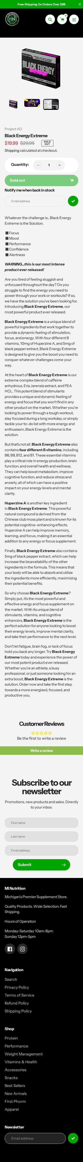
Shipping (12, 150)
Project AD (13, 129)
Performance (16, 1046)
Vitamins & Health (21, 1062)
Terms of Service (19, 995)
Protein (11, 1038)
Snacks (11, 1077)
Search (11, 979)
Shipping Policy (18, 1011)
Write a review (41, 750)
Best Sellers (15, 1085)
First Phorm (15, 1101)
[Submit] (73, 1138)
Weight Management (24, 1054)
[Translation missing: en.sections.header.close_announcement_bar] (80, 4)
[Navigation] (74, 19)
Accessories (15, 1070)
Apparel (12, 1109)
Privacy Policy (17, 987)
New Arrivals (16, 1093)
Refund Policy (17, 1003)
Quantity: (20, 164)
